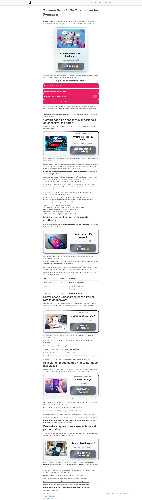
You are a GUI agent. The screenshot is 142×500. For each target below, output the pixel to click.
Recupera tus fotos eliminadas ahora (70, 86)
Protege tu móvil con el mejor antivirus (70, 96)
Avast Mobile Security (67, 484)
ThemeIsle (125, 494)
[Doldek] (31, 3)
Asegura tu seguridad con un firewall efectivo (70, 101)
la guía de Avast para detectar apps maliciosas (83, 417)
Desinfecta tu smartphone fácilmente (70, 91)
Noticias (101, 2)
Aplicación (94, 2)
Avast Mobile (59, 272)
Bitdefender (68, 272)
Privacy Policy (48, 498)
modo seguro (56, 359)
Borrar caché (54, 352)
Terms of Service (49, 496)
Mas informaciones (50, 494)
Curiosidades (108, 2)
